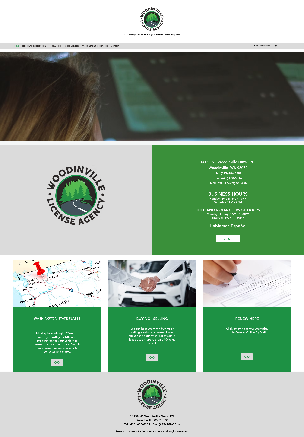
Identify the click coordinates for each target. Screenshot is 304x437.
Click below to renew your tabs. (247, 328)
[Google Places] (276, 46)
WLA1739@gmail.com (233, 183)
